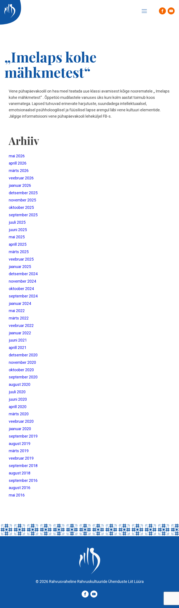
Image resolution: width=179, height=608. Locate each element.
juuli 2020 (17, 392)
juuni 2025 (18, 229)
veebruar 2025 (21, 259)
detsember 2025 (23, 193)
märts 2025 (19, 251)
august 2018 (19, 473)
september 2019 (23, 436)
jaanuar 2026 (20, 185)
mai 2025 (17, 237)
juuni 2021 (18, 340)
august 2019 (19, 443)
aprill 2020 (17, 406)
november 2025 (22, 200)
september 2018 (23, 465)
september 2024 (23, 296)
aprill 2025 (17, 244)
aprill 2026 (17, 163)
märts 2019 (19, 450)
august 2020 (19, 384)
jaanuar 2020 (20, 428)
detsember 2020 (23, 355)
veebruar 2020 (21, 421)
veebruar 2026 (21, 178)
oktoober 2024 (21, 288)
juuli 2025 (17, 222)
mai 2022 (17, 310)
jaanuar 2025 (20, 266)
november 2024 (22, 281)
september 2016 (23, 480)
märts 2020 (19, 414)
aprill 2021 (17, 347)
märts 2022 (19, 318)
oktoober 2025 (21, 207)
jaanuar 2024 (20, 303)
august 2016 (19, 487)
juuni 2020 (18, 399)
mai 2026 (17, 156)
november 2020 (22, 362)
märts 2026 (19, 170)
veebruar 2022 (21, 325)
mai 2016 (17, 495)
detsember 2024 (23, 273)
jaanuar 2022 (20, 333)
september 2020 (23, 377)
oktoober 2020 (21, 370)
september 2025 (23, 215)
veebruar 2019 (21, 458)
